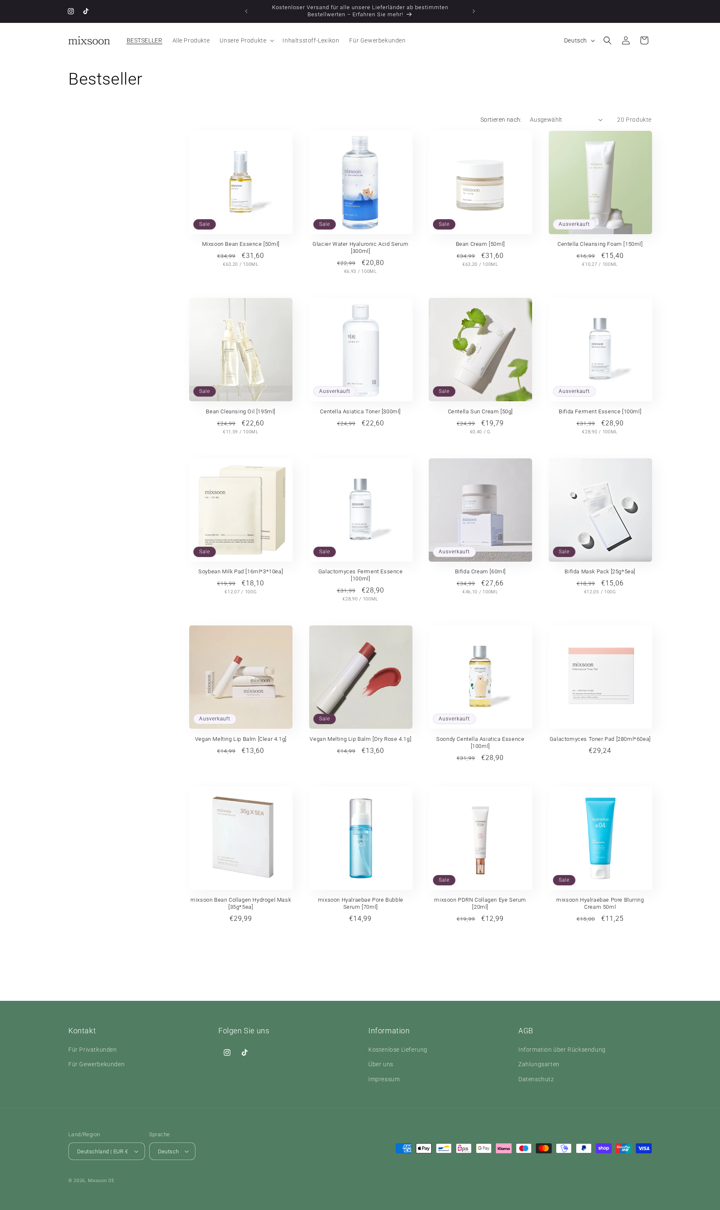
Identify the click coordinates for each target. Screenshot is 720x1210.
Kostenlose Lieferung (398, 1049)
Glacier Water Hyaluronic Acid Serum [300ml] (360, 247)
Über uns (380, 1064)
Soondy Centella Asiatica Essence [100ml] (480, 742)
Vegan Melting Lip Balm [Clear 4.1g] (241, 739)
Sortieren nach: (501, 119)
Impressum (384, 1079)
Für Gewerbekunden (96, 1064)
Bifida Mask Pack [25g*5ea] (600, 571)
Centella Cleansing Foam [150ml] (600, 244)
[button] (246, 40)
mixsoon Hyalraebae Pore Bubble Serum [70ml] (360, 903)
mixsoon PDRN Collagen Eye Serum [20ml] (480, 903)
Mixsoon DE (101, 1180)
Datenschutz (536, 1079)
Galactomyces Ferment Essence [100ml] (360, 575)
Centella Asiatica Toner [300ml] (360, 411)
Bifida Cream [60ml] (480, 571)
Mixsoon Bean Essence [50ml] (241, 244)
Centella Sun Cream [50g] (480, 411)
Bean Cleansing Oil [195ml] (240, 411)
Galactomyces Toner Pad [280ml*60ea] (600, 739)
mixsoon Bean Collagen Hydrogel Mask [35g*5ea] (240, 903)
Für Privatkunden (92, 1049)
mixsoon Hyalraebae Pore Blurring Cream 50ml (600, 903)
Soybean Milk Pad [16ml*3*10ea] (240, 571)
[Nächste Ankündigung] (474, 11)
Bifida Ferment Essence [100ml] (600, 411)
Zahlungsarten (539, 1064)
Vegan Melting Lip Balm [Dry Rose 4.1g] (360, 739)
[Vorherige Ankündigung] (246, 11)
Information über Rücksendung (562, 1049)
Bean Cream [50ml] (480, 244)
